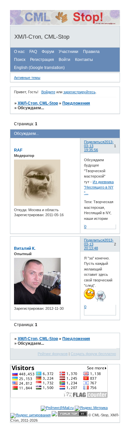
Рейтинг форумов (53, 354)
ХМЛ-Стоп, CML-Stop (38, 103)
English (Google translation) (39, 67)
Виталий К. (24, 248)
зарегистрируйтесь (79, 92)
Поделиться (94, 142)
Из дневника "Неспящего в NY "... (99, 187)
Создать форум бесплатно (93, 354)
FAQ (33, 51)
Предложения (76, 103)
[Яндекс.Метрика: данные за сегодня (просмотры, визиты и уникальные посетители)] (91, 408)
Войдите (48, 92)
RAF (18, 150)
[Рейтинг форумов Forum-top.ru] (72, 415)
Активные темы (27, 78)
